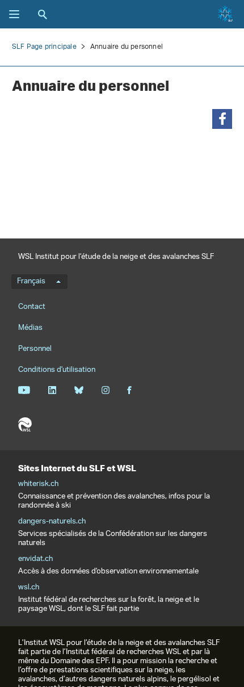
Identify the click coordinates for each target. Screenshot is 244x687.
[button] (222, 119)
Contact (31, 307)
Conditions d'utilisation (56, 370)
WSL (25, 424)
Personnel (35, 349)
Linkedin (52, 390)
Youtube (24, 390)
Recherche (42, 14)
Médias (30, 328)
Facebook (129, 390)
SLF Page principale (44, 47)
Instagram (105, 390)
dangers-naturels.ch (52, 521)
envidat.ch (35, 559)
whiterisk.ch (38, 484)
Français (31, 281)
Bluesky (78, 390)
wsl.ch (28, 587)
